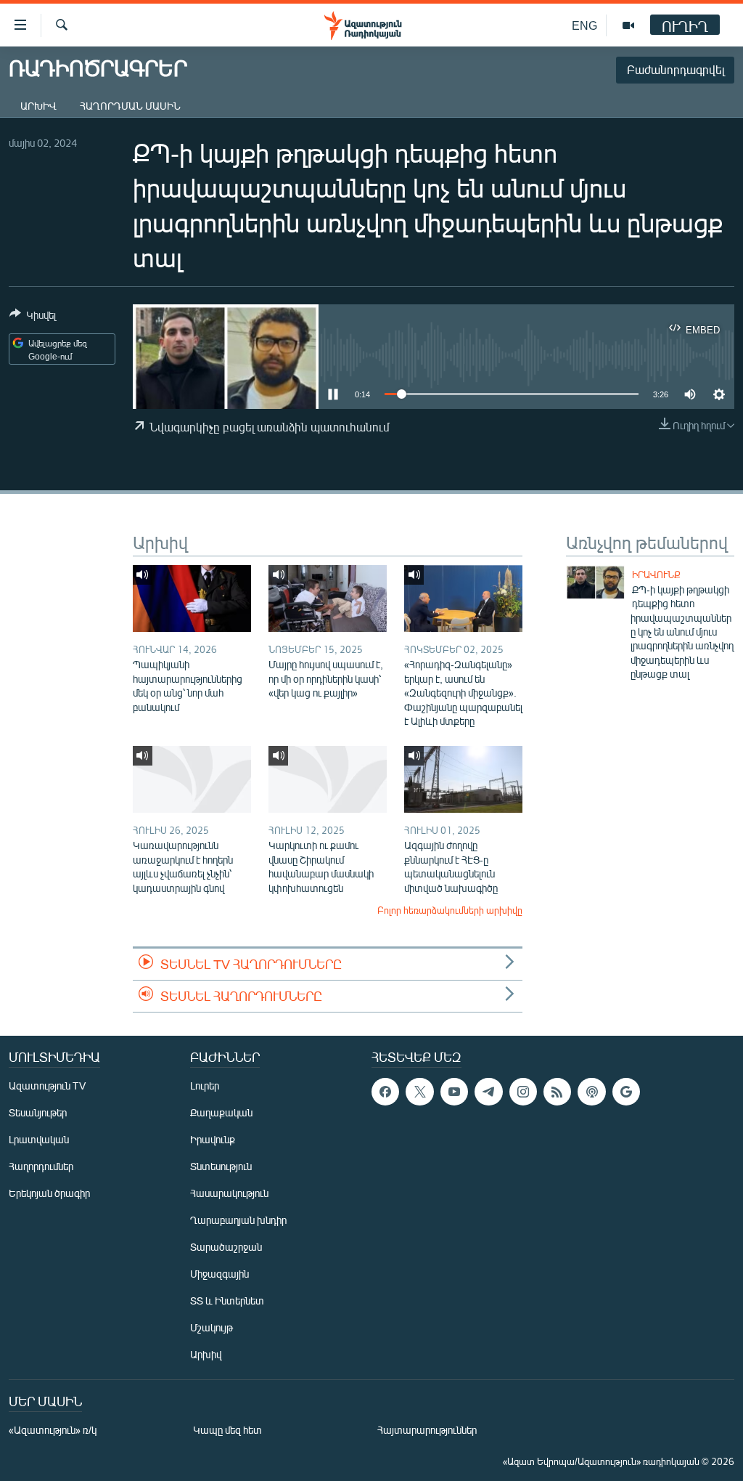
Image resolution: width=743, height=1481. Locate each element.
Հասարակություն (229, 1193)
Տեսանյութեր (38, 1112)
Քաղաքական (221, 1112)
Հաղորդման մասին (130, 106)
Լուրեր (204, 1085)
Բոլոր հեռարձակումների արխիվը (449, 910)
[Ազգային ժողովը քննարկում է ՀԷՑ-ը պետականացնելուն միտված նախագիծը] (463, 779)
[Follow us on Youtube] (454, 1091)
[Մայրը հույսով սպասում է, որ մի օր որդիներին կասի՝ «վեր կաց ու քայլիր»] (327, 598)
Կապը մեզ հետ (227, 1430)
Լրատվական (39, 1139)
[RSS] (557, 1091)
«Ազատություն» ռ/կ (53, 1430)
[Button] (32, 317)
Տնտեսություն (221, 1166)
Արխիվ (38, 106)
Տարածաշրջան (226, 1247)
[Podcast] (591, 1091)
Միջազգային (219, 1273)
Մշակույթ (211, 1327)
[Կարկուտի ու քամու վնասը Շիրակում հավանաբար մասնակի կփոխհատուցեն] (327, 779)
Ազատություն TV (47, 1085)
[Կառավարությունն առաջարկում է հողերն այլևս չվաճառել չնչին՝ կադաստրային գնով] (192, 779)
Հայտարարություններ (427, 1430)
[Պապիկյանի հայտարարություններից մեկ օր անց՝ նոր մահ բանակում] (192, 598)
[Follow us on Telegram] (488, 1091)
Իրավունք (656, 574)
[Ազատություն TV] (628, 25)
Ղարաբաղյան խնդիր (238, 1220)
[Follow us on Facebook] (385, 1091)
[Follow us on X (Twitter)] (419, 1091)
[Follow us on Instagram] (523, 1091)
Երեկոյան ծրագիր (49, 1193)
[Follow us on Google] (626, 1091)
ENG (584, 25)
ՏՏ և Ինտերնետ (227, 1300)
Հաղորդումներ (41, 1166)
